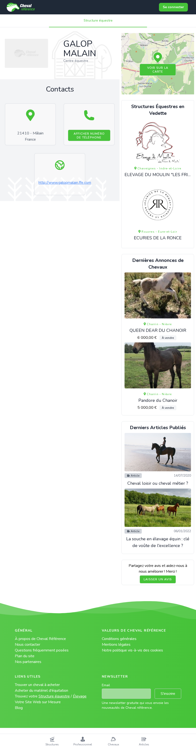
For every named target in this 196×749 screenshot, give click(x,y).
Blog (19, 707)
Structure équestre (98, 20)
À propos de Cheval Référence (40, 638)
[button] (158, 58)
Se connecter (173, 7)
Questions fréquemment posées (42, 650)
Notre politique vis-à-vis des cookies (132, 650)
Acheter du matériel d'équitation (41, 690)
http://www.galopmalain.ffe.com (64, 182)
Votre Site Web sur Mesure (38, 702)
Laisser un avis (158, 579)
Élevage (80, 696)
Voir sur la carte (157, 70)
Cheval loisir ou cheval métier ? (157, 483)
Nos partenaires (28, 661)
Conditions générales (119, 638)
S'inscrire (168, 693)
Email (106, 685)
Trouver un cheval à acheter (37, 684)
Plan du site (24, 656)
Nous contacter (27, 644)
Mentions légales (116, 644)
